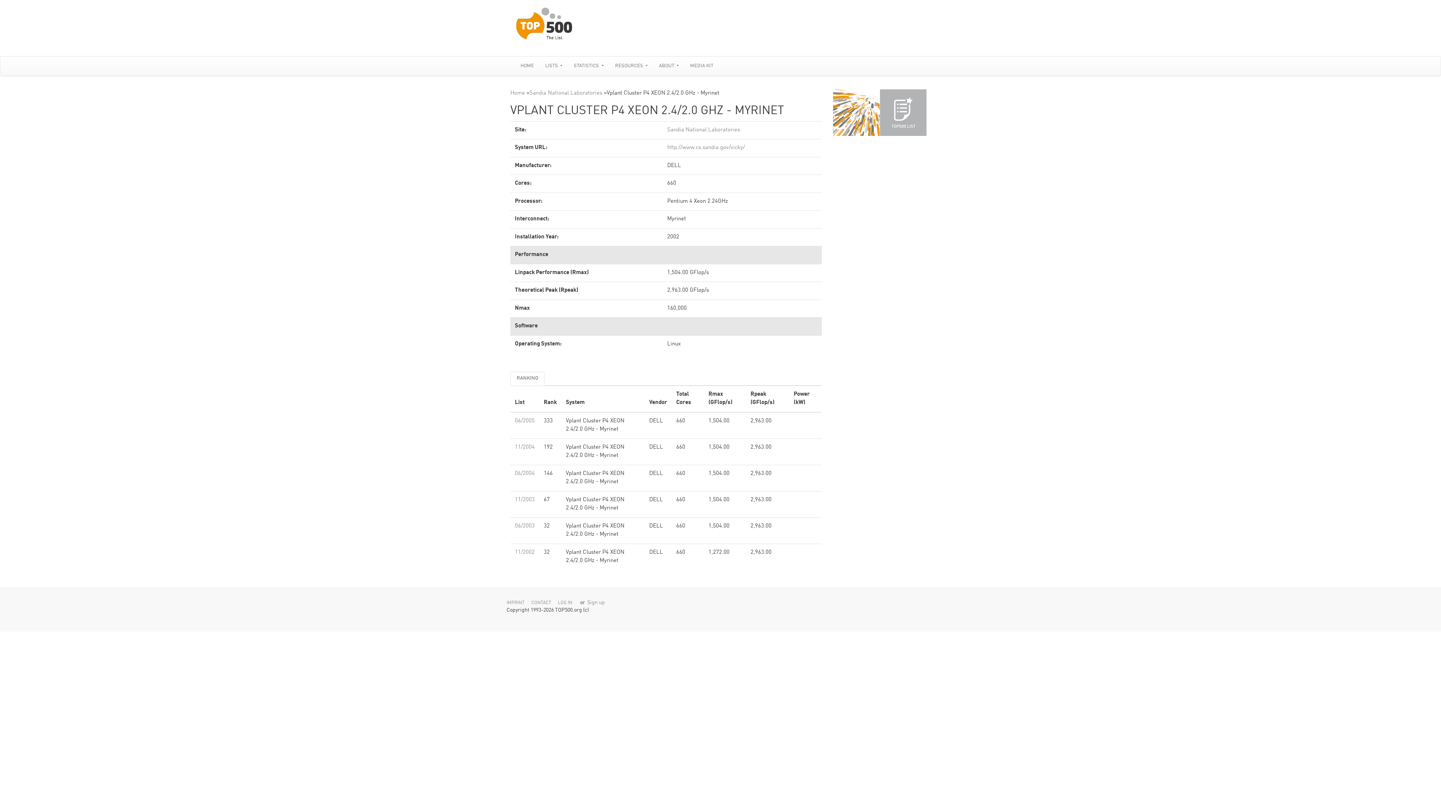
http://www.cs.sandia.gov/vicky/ (706, 148)
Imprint (516, 603)
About (667, 65)
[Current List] (903, 112)
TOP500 (856, 112)
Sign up (596, 602)
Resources (629, 65)
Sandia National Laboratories (565, 93)
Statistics (587, 65)
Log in (565, 603)
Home (527, 65)
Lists (552, 65)
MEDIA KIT (701, 65)
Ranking (527, 378)
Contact (541, 603)
